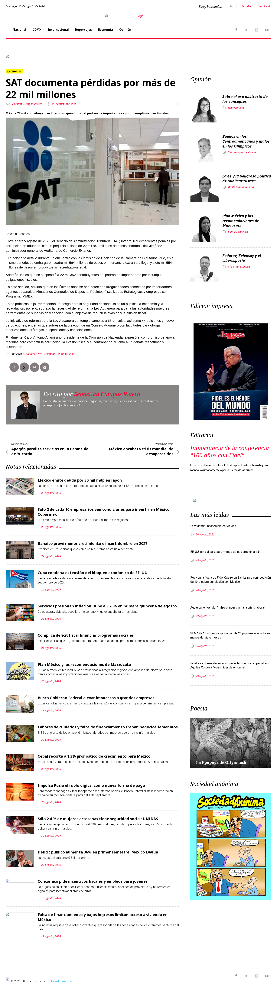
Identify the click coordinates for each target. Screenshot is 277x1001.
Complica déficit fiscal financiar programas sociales (86, 635)
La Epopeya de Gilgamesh (221, 762)
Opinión (125, 30)
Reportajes (83, 30)
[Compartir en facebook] (14, 367)
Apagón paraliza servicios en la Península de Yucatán (49, 451)
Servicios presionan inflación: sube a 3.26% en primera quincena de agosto (107, 606)
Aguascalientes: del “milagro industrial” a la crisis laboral (227, 607)
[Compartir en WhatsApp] (34, 367)
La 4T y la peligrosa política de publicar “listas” (246, 179)
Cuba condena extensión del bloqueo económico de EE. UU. (93, 572)
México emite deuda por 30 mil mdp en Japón (80, 480)
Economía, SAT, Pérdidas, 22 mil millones (50, 354)
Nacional (19, 30)
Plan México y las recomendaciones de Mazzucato (84, 664)
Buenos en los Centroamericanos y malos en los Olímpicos (246, 141)
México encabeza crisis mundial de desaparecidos (141, 451)
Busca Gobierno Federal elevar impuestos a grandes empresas (96, 697)
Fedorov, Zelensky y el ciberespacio (241, 258)
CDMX (37, 30)
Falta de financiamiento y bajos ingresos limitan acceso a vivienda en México (103, 917)
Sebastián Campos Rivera (27, 104)
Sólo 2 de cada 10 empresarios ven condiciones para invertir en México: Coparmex (104, 512)
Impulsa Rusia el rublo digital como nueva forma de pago (91, 785)
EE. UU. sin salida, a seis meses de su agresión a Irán (225, 552)
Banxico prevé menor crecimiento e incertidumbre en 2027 (92, 543)
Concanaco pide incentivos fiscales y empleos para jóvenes (93, 881)
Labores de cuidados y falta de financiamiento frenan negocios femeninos (108, 727)
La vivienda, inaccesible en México (213, 526)
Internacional (58, 30)
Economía (105, 30)
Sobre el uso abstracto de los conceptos (245, 99)
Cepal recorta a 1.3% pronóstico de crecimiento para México (94, 756)
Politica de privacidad (60, 981)
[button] (26, 56)
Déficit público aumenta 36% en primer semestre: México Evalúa (98, 852)
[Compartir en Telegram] (44, 367)
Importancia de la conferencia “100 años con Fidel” (229, 451)
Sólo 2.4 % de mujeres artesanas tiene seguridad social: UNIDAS (98, 818)
